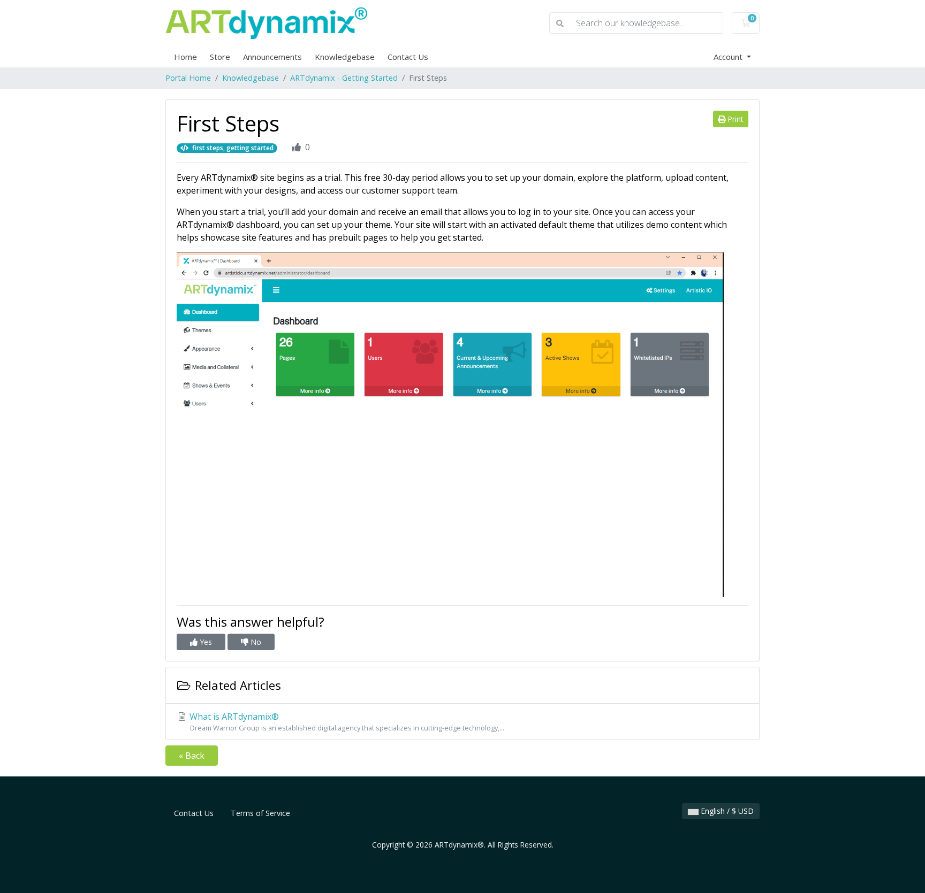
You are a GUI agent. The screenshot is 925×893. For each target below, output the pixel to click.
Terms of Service (260, 813)
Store (220, 56)
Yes (205, 642)
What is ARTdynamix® (345, 722)
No (254, 642)
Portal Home (188, 78)
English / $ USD (726, 811)
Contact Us (408, 56)
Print (734, 119)
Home (185, 56)
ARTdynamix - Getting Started (344, 78)
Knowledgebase (345, 56)
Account (729, 56)
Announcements (272, 56)
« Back (191, 755)
